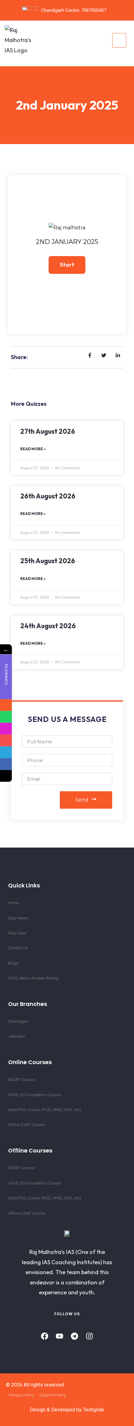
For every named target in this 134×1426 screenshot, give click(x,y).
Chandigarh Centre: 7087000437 (73, 10)
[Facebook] (44, 1336)
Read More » (32, 449)
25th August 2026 (47, 561)
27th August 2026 (47, 431)
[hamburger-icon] (119, 40)
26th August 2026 (47, 496)
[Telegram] (74, 1336)
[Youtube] (59, 1336)
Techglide (93, 1410)
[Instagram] (89, 1336)
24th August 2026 (48, 626)
